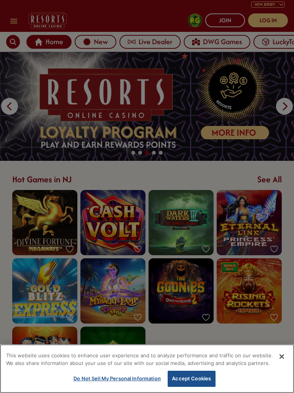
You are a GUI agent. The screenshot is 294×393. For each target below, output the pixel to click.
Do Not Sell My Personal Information (117, 378)
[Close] (281, 356)
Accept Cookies (191, 378)
